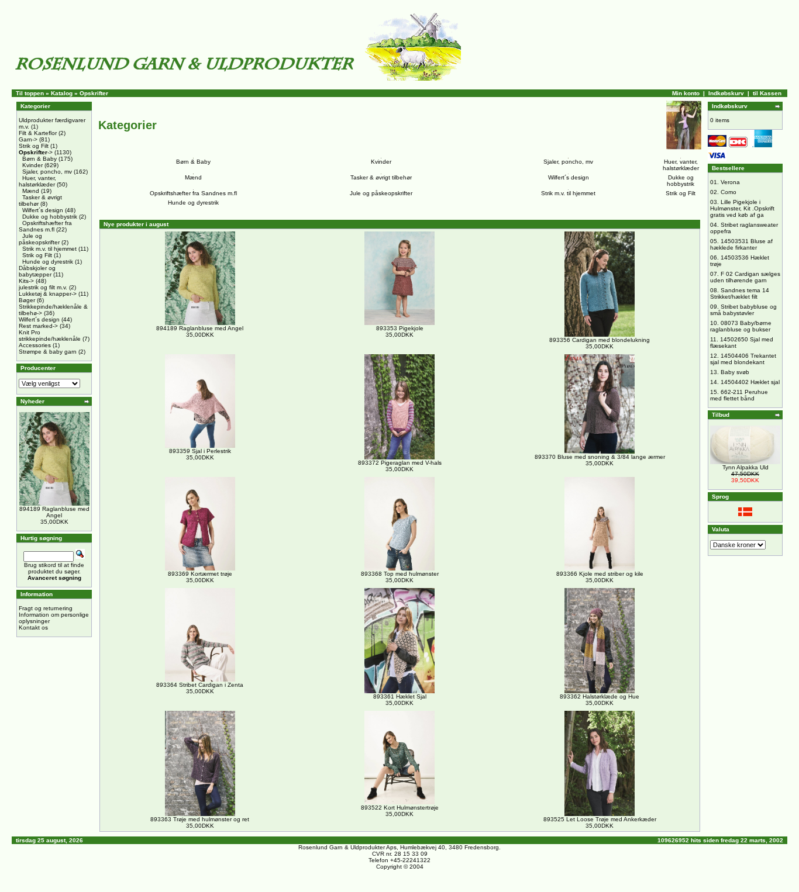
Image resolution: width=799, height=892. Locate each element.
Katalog (62, 93)
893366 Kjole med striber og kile (599, 574)
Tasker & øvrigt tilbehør (381, 177)
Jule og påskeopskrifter (39, 239)
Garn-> (28, 139)
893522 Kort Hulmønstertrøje (400, 807)
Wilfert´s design (42, 210)
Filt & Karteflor (38, 133)
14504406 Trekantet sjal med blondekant (743, 358)
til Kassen (767, 93)
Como (728, 192)
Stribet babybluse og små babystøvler (743, 309)
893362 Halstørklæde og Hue (599, 696)
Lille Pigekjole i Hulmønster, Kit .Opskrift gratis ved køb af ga (742, 208)
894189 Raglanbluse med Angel (54, 512)
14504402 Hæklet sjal (750, 382)
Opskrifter (94, 93)
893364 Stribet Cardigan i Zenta (199, 685)
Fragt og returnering (46, 608)
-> (36, 152)
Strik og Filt (34, 146)
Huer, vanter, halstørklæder (37, 181)
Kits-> (26, 281)
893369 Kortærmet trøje (200, 574)
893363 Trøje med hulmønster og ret (199, 819)
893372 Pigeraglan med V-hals (400, 462)
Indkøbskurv (726, 93)
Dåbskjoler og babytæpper (37, 271)
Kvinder (32, 165)
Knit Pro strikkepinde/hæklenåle (50, 335)
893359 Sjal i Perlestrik (200, 451)
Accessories (35, 345)
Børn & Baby (39, 158)
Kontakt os (33, 627)
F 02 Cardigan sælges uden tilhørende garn (745, 277)
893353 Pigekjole (399, 328)
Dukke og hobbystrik (49, 216)
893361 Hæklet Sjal (399, 696)
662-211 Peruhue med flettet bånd (739, 395)
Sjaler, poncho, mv (47, 171)
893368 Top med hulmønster (400, 574)
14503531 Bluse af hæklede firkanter (741, 244)
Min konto (686, 93)
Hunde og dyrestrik (47, 261)
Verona (730, 182)
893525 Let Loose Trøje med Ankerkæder (599, 819)
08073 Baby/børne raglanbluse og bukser (741, 326)
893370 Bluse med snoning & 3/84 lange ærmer (600, 457)
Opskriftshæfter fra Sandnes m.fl (45, 226)
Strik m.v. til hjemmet (49, 249)
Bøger (27, 300)
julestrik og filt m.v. (43, 287)
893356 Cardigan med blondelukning (599, 340)
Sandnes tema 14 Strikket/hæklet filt (739, 293)
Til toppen (30, 93)
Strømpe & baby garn (48, 351)
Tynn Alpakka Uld (745, 467)
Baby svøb (735, 372)
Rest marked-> (38, 326)
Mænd (30, 191)
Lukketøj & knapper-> (48, 294)
